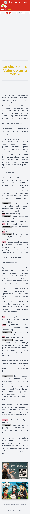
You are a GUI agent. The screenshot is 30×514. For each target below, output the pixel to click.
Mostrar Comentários (16, 510)
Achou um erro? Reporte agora (15, 504)
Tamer (9, 9)
